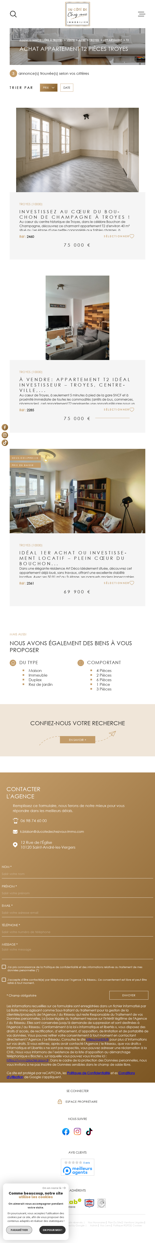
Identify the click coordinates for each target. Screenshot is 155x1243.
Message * (10, 944)
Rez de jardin (41, 684)
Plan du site (114, 1222)
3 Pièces (103, 689)
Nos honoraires (97, 1222)
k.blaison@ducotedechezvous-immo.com (52, 832)
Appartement (112, 40)
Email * (7, 905)
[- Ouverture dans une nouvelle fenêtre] (66, 1131)
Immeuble (38, 675)
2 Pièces (103, 675)
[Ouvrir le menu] (141, 14)
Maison (35, 670)
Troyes (94, 40)
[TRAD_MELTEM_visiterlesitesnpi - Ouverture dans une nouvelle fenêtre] (89, 1203)
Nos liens (105, 1225)
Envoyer (128, 995)
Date (66, 87)
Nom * (7, 866)
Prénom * (9, 886)
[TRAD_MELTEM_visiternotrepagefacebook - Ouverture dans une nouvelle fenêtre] (5, 427)
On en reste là (51, 1188)
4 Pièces (103, 670)
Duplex (35, 679)
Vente (71, 40)
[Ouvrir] (13, 14)
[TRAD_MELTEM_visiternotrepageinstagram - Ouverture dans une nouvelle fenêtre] (5, 435)
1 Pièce (103, 684)
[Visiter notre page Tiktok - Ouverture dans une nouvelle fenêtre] (5, 443)
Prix (46, 87)
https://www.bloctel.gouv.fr (28, 1060)
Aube (82, 40)
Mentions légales (134, 1222)
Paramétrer (19, 1230)
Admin (93, 1225)
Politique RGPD (121, 1225)
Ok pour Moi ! (52, 1230)
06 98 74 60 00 (34, 820)
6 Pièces (103, 679)
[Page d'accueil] (77, 14)
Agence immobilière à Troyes (41, 40)
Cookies (137, 1225)
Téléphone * (11, 925)
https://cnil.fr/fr (97, 1039)
